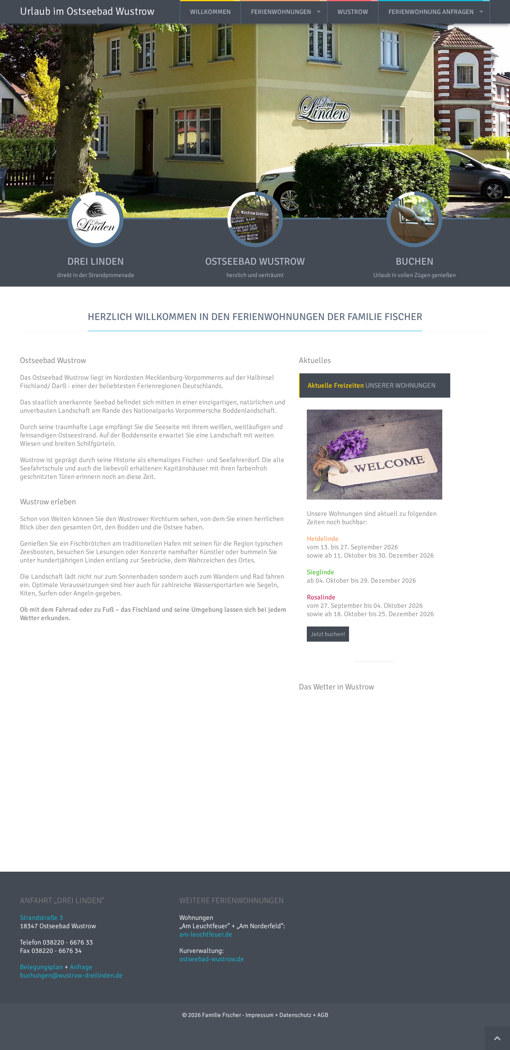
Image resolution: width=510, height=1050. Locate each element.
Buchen (415, 1025)
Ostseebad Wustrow (255, 1025)
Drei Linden (95, 1025)
